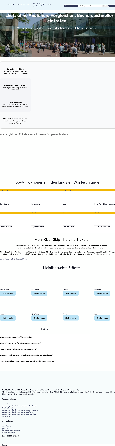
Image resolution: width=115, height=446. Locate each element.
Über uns (5, 428)
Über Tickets (6, 426)
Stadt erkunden (7, 293)
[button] (45, 337)
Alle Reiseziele (7, 416)
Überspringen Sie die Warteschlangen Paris (17, 412)
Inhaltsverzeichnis (8, 432)
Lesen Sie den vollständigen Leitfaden (13, 259)
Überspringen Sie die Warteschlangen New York (19, 414)
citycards (11, 5)
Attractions (21, 5)
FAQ (49, 5)
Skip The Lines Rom (9, 408)
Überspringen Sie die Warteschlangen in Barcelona (20, 410)
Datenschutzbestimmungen (11, 430)
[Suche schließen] (108, 6)
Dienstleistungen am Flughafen (39, 5)
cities (29, 5)
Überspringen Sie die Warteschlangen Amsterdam (19, 406)
